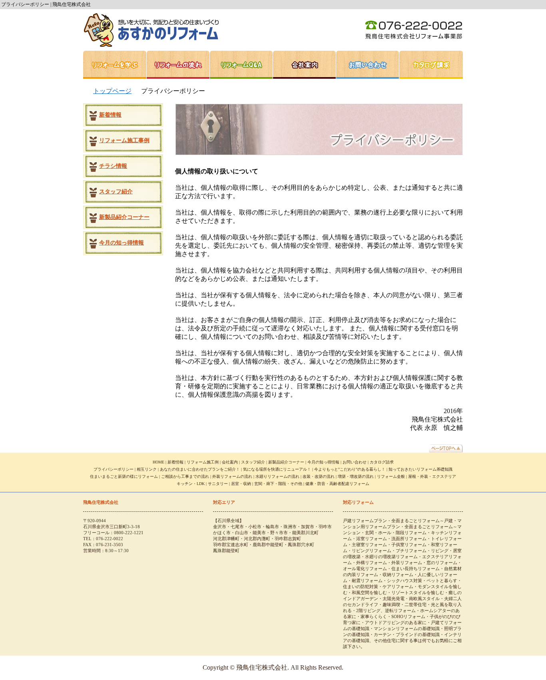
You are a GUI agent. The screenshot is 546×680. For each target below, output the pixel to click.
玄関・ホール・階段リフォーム (395, 532)
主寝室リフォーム (369, 544)
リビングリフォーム (371, 550)
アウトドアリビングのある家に (395, 622)
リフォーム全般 (391, 476)
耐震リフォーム (367, 580)
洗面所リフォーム (408, 538)
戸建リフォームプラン (365, 520)
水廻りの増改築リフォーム (391, 556)
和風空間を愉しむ (369, 592)
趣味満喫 (391, 604)
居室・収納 (241, 483)
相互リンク (147, 469)
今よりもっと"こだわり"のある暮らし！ (349, 469)
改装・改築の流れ (319, 476)
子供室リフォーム (408, 544)
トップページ (112, 90)
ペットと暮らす (441, 580)
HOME (158, 462)
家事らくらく (374, 616)
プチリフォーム (411, 550)
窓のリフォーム (441, 562)
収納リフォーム (398, 574)
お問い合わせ (367, 65)
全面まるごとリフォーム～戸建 (422, 520)
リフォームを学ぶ (115, 65)
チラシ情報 (113, 166)
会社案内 (304, 65)
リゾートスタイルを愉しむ (417, 592)
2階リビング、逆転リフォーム (386, 610)
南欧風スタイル (424, 598)
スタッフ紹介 (116, 192)
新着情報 (110, 115)
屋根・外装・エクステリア (432, 476)
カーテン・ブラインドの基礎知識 (407, 634)
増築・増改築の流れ (356, 476)
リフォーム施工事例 (124, 140)
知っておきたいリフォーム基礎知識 (420, 469)
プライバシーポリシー (114, 469)
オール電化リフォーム (365, 568)
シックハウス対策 (404, 580)
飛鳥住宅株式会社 (151, 30)
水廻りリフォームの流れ (277, 476)
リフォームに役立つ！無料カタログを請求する (123, 306)
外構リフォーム (371, 562)
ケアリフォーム (398, 586)
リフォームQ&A (241, 65)
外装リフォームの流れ (232, 476)
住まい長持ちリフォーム (415, 568)
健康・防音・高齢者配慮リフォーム (337, 483)
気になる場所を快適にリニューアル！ (277, 469)
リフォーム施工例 (203, 462)
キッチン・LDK (191, 483)
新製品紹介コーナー (124, 217)
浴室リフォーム (371, 538)
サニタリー (218, 483)
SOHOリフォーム (408, 616)
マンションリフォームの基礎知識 (407, 628)
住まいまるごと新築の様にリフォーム (124, 476)
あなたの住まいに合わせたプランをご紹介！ (200, 469)
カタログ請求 (431, 65)
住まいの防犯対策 (360, 586)
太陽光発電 (394, 598)
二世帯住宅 (415, 604)
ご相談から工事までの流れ (185, 476)
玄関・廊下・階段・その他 (278, 483)
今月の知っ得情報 (121, 243)
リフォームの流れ (178, 65)
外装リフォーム (406, 562)
